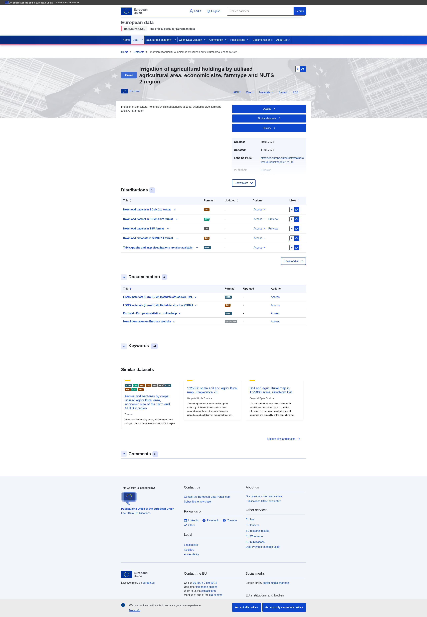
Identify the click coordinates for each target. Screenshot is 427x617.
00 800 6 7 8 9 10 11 (205, 582)
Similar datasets (266, 118)
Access (258, 209)
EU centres (215, 594)
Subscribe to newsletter (198, 501)
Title (125, 200)
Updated (230, 200)
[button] (67, 2)
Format (208, 200)
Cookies (189, 549)
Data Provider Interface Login (263, 546)
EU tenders (252, 525)
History (267, 128)
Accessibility (191, 554)
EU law (250, 519)
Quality (267, 108)
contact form (208, 590)
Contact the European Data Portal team (207, 496)
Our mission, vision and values (264, 496)
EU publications (255, 542)
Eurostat (134, 91)
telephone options (206, 586)
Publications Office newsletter (263, 501)
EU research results (257, 530)
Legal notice (191, 544)
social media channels (276, 582)
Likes (292, 200)
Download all (291, 261)
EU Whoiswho (254, 536)
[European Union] (150, 574)
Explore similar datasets (284, 439)
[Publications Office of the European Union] (150, 497)
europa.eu (149, 582)
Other (191, 525)
